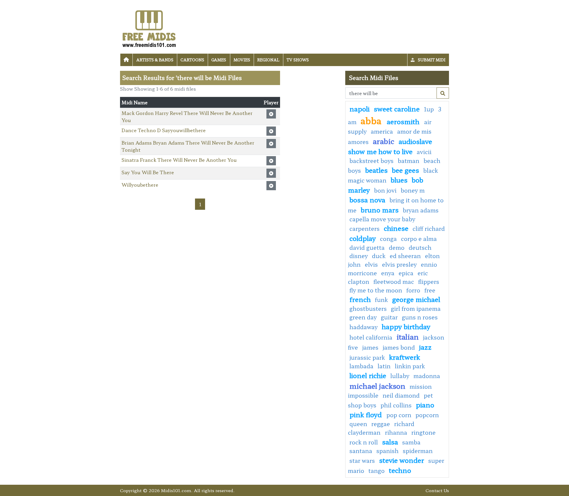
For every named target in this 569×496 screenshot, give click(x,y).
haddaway (363, 327)
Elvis (371, 264)
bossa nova (367, 199)
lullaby (399, 376)
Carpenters (364, 228)
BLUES (399, 179)
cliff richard (429, 228)
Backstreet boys (371, 160)
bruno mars (380, 209)
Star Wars (362, 460)
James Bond (399, 347)
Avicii (424, 152)
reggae (380, 424)
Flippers (428, 281)
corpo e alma (419, 238)
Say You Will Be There (148, 172)
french (360, 299)
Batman (408, 160)
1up (429, 109)
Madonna (426, 376)
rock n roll (363, 442)
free (429, 290)
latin (384, 366)
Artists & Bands (154, 60)
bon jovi (385, 190)
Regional (268, 60)
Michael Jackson (377, 385)
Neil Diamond (401, 395)
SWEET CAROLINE (397, 108)
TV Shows (298, 60)
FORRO (413, 290)
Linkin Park (410, 366)
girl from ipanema (416, 308)
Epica (406, 273)
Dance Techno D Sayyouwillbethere (164, 130)
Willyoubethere (140, 184)
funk (381, 299)
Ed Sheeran (405, 256)
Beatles (376, 170)
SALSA (390, 441)
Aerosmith (404, 121)
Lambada (361, 366)
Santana (360, 451)
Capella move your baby (382, 219)
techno (400, 470)
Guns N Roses (420, 317)
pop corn (398, 415)
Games (218, 60)
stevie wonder (401, 460)
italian (408, 336)
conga (388, 238)
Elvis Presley (399, 264)
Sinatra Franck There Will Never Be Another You (179, 159)
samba (411, 442)
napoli (359, 108)
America (382, 131)
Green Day (363, 317)
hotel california (370, 337)
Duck (379, 256)
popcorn (427, 415)
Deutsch (420, 247)
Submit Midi (431, 60)
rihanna (396, 432)
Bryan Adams (421, 210)
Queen (358, 424)
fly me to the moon (375, 290)
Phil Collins (396, 405)
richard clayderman (381, 428)
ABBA (372, 120)
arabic (383, 141)
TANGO (376, 470)
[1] (443, 93)
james (370, 347)
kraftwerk (404, 356)
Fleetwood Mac (393, 281)
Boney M (413, 190)
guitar (389, 317)
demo (397, 247)
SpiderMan (418, 451)
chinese (396, 228)
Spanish (387, 451)
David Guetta (367, 247)
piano (425, 404)
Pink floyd (366, 414)
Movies (242, 60)
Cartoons (192, 60)
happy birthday (406, 326)
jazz (425, 346)
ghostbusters (368, 308)
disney (358, 256)
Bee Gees (405, 170)
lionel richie (367, 375)
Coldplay (362, 238)
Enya (387, 273)
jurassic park (367, 357)
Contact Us (437, 490)
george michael (416, 299)
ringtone (423, 432)
